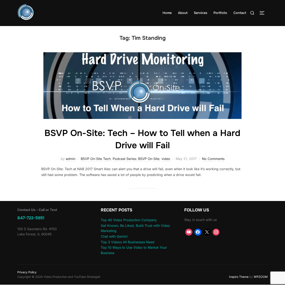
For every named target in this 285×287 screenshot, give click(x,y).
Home (167, 13)
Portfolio (220, 13)
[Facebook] (198, 232)
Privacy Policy (27, 272)
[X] (207, 232)
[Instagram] (216, 232)
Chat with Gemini (114, 236)
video (165, 159)
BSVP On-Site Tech (96, 159)
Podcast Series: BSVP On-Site (136, 159)
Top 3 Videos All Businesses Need (127, 242)
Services (200, 13)
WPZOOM (261, 276)
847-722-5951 (30, 218)
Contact (239, 13)
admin (70, 159)
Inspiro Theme (238, 276)
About (183, 13)
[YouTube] (188, 232)
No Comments (213, 159)
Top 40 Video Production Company (129, 220)
